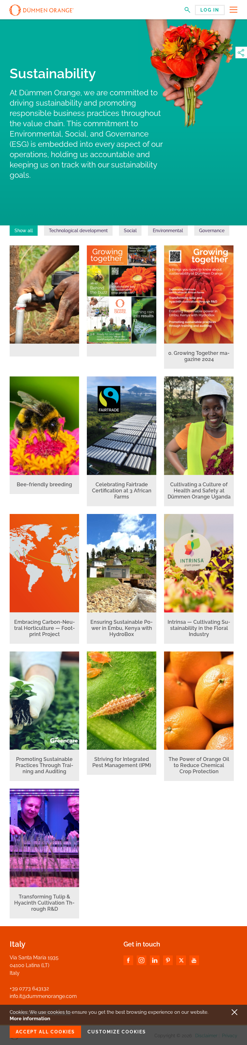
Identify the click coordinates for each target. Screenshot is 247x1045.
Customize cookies (116, 1031)
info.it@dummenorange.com (43, 996)
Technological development (78, 230)
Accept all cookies (45, 1031)
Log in (209, 10)
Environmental (168, 230)
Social (130, 230)
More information (30, 1018)
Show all (23, 230)
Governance (211, 230)
